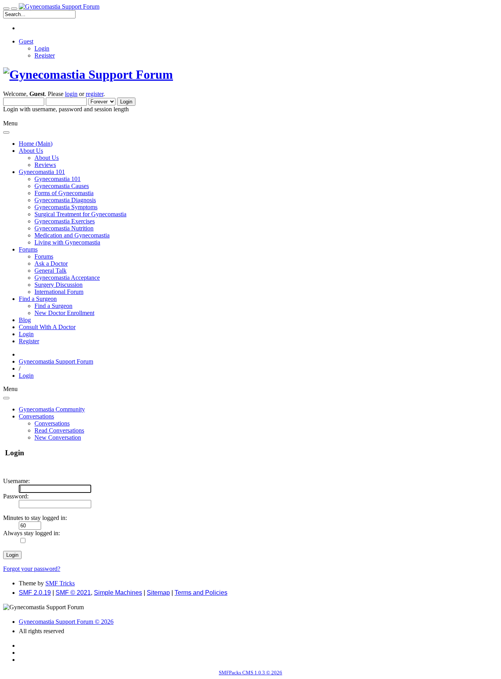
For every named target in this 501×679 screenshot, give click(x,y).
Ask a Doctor (51, 263)
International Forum (58, 291)
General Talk (50, 270)
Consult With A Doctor (47, 327)
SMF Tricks (60, 583)
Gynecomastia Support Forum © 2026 (66, 621)
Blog (25, 320)
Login (41, 48)
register (94, 94)
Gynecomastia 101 (57, 179)
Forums (43, 256)
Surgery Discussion (58, 284)
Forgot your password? (31, 568)
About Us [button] (31, 150)
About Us (46, 157)
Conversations (52, 423)
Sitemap (158, 592)
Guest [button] (26, 41)
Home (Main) (35, 143)
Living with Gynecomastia (67, 242)
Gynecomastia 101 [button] (42, 171)
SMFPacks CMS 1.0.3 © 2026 (250, 672)
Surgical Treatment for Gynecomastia (80, 214)
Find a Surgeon (53, 305)
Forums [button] (28, 249)
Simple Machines (118, 592)
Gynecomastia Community (52, 409)
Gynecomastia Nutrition (64, 228)
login (71, 94)
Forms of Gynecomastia (64, 193)
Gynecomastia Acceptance (67, 277)
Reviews (45, 164)
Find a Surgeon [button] (38, 298)
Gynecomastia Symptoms (65, 207)
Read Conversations (59, 430)
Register (44, 55)
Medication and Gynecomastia (72, 235)
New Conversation (57, 437)
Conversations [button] (36, 416)
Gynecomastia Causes (61, 186)
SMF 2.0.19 (35, 592)
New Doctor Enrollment (64, 313)
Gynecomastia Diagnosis (65, 200)
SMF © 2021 (73, 592)
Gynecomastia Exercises (64, 221)
